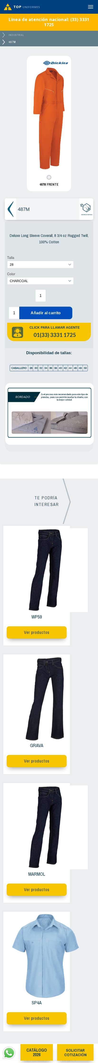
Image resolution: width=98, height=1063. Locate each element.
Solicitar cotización (75, 1052)
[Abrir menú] (90, 6)
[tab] (49, 181)
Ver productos (36, 632)
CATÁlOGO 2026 (36, 1052)
